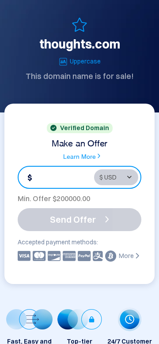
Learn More (79, 155)
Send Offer (73, 219)
